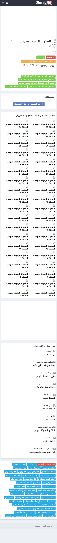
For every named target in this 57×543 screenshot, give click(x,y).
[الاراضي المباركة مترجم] (28, 427)
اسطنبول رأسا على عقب (44, 365)
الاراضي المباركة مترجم (45, 430)
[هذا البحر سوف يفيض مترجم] (28, 449)
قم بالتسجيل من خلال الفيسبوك (28, 104)
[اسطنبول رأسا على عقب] (28, 362)
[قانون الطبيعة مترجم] (28, 373)
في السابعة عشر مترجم (45, 387)
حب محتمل (51, 354)
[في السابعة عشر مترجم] (28, 384)
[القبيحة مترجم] (28, 395)
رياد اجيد (25, 64)
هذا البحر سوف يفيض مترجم (42, 452)
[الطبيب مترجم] (28, 416)
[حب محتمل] (28, 351)
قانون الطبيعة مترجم (46, 376)
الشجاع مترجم (49, 408)
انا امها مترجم (49, 441)
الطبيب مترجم (49, 419)
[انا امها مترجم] (28, 438)
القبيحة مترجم (49, 398)
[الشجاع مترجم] (28, 405)
